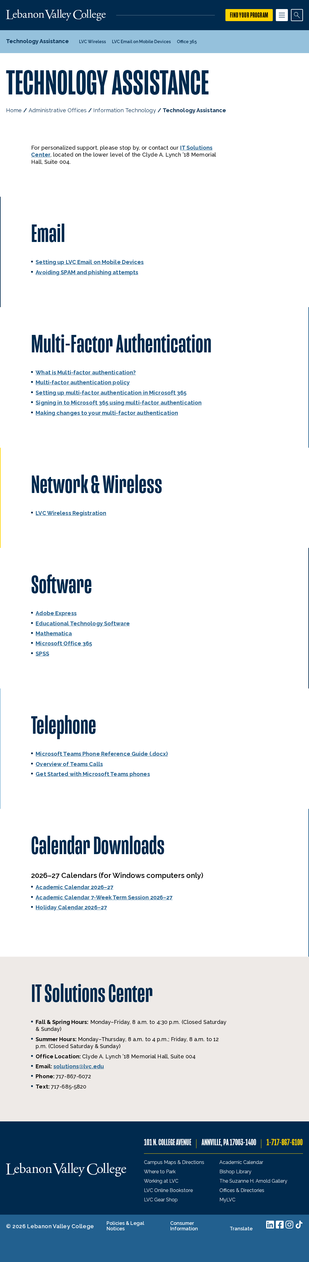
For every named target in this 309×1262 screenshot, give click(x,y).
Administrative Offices (58, 110)
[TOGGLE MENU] (282, 15)
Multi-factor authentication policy (83, 382)
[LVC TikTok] (299, 1225)
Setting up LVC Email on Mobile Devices (90, 262)
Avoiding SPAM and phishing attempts (87, 272)
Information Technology (124, 110)
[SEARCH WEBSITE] (297, 15)
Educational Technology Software (83, 623)
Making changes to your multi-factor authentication (107, 413)
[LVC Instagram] (289, 1225)
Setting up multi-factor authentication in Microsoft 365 (111, 392)
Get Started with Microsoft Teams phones (93, 774)
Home (14, 110)
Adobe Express (56, 613)
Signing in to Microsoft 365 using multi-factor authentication (119, 402)
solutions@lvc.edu (78, 1066)
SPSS (42, 653)
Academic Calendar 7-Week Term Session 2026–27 (104, 897)
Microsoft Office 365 (64, 643)
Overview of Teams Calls (69, 764)
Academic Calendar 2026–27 (74, 887)
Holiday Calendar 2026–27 (71, 907)
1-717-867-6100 (284, 1142)
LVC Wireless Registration (71, 513)
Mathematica (54, 633)
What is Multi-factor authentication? (86, 372)
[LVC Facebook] (280, 1225)
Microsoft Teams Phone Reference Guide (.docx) (102, 754)
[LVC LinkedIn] (270, 1225)
